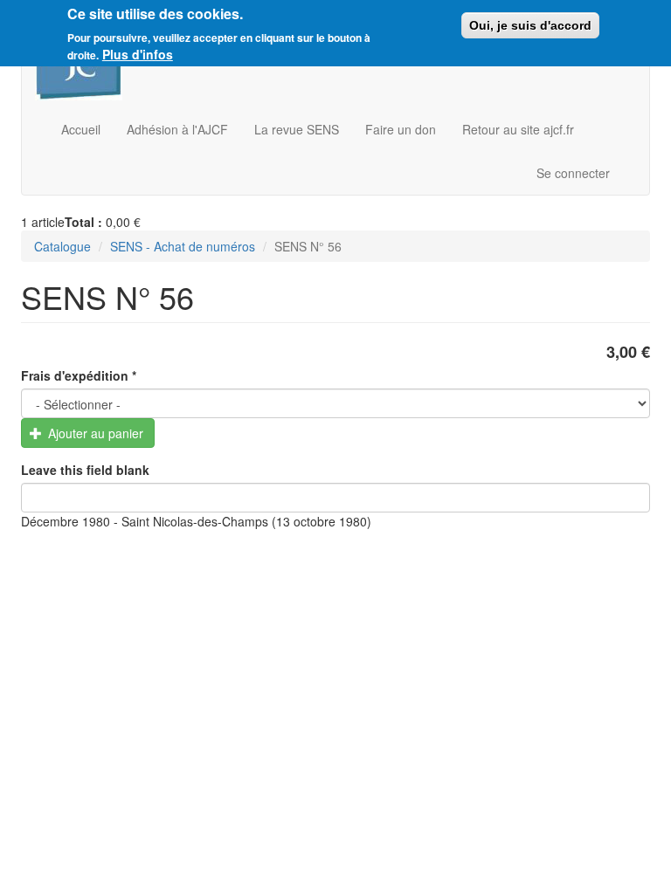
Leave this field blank (85, 469)
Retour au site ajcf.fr (518, 129)
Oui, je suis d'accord (530, 25)
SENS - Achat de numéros (182, 246)
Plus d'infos (137, 54)
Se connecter (573, 173)
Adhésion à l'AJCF (177, 129)
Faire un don (400, 129)
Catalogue (62, 246)
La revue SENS (296, 129)
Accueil (80, 129)
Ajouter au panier (94, 433)
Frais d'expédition (78, 375)
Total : (83, 221)
